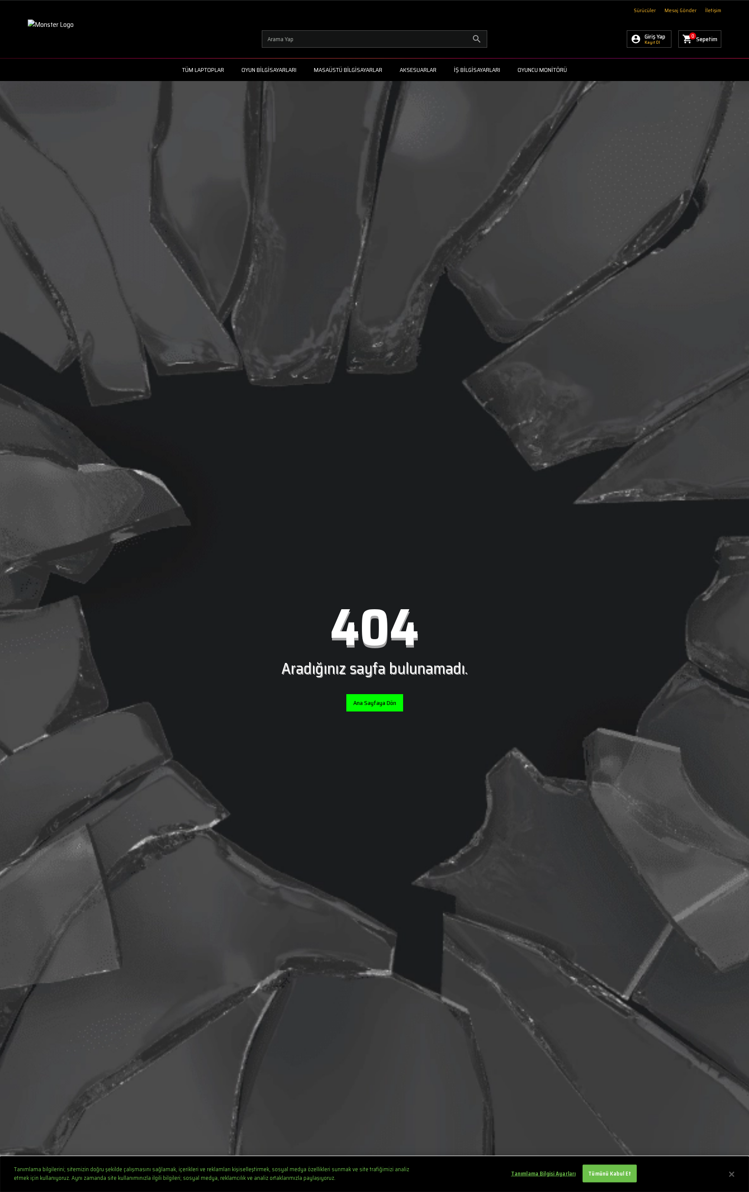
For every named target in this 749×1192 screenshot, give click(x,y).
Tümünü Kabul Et (609, 1173)
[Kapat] (731, 1174)
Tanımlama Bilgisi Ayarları (543, 1173)
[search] (374, 39)
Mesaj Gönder (680, 10)
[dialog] (374, 1174)
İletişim (713, 10)
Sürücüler (645, 10)
